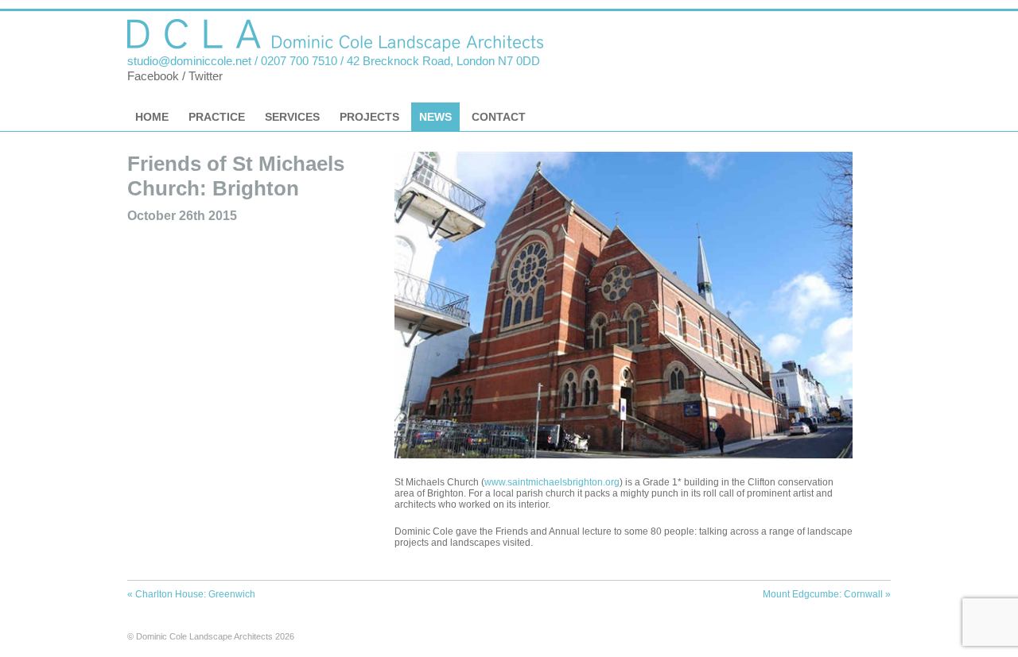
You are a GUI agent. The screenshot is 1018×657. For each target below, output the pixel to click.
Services (292, 116)
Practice (216, 116)
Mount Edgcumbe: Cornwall (827, 594)
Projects (369, 116)
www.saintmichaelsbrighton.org (552, 482)
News (435, 116)
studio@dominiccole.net (189, 61)
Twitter (205, 76)
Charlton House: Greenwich (191, 594)
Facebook (153, 76)
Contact (499, 116)
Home (152, 116)
